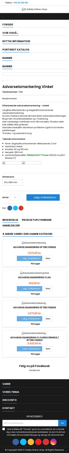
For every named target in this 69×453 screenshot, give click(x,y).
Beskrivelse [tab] (10, 220)
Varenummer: (10, 92)
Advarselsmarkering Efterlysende (34, 247)
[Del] (9, 208)
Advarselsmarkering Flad (34, 277)
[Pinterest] (21, 208)
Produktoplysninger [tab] (37, 220)
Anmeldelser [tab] (11, 225)
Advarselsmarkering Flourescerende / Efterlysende (34, 339)
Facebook (34, 370)
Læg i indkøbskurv (42, 197)
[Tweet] (15, 208)
